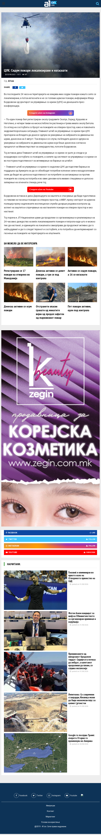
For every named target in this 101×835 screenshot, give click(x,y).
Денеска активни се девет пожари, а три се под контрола (50, 274)
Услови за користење (50, 822)
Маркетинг (50, 817)
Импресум (50, 806)
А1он (11, 81)
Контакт (50, 811)
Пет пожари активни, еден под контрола (79, 308)
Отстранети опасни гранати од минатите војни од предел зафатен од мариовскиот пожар (50, 312)
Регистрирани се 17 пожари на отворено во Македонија (17, 274)
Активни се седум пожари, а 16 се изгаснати (82, 272)
